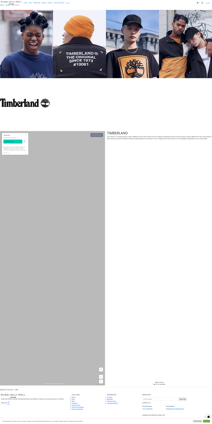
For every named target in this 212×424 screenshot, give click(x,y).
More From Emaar (77, 409)
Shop (25, 3)
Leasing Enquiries (112, 403)
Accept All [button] (206, 421)
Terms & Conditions (78, 407)
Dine (30, 3)
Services (109, 397)
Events (49, 3)
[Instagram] (9, 404)
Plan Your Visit (59, 3)
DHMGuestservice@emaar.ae (175, 409)
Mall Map (110, 399)
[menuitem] (67, 2)
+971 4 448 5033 (147, 409)
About (73, 397)
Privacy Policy (76, 405)
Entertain (36, 3)
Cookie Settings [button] (197, 421)
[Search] (202, 3)
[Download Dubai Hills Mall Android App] (208, 417)
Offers (43, 3)
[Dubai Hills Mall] (11, 3)
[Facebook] (8, 402)
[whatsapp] (197, 3)
